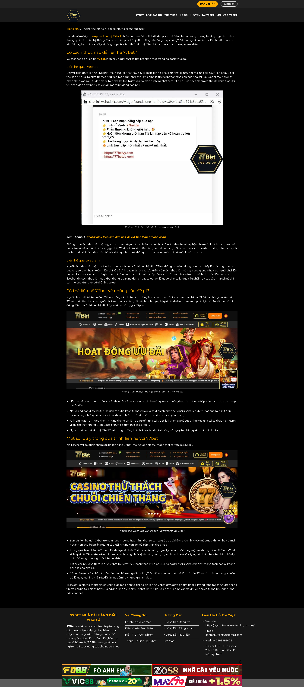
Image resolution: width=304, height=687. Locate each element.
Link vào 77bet (227, 15)
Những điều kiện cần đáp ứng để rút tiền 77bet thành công (126, 237)
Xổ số (184, 15)
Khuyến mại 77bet (202, 15)
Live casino (154, 15)
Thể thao (171, 15)
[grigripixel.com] (82, 15)
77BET (140, 15)
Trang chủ (73, 28)
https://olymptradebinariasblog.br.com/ (229, 625)
